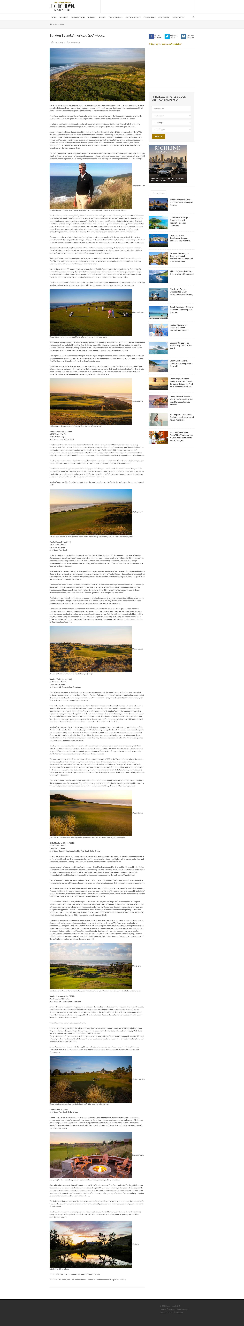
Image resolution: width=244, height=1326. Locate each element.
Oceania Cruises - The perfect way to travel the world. (181, 345)
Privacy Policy (178, 1312)
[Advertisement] (147, 6)
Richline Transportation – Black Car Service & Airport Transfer (181, 202)
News (62, 24)
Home (162, 1309)
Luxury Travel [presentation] (158, 193)
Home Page (53, 24)
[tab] (158, 193)
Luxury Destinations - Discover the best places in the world (181, 363)
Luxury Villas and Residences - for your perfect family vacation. (180, 238)
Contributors (182, 1309)
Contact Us (171, 1309)
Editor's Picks (165, 1312)
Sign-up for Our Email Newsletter (166, 44)
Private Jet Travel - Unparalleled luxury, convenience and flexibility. (181, 292)
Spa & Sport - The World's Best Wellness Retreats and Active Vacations (182, 417)
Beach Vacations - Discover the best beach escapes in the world (181, 309)
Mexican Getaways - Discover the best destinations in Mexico (179, 327)
